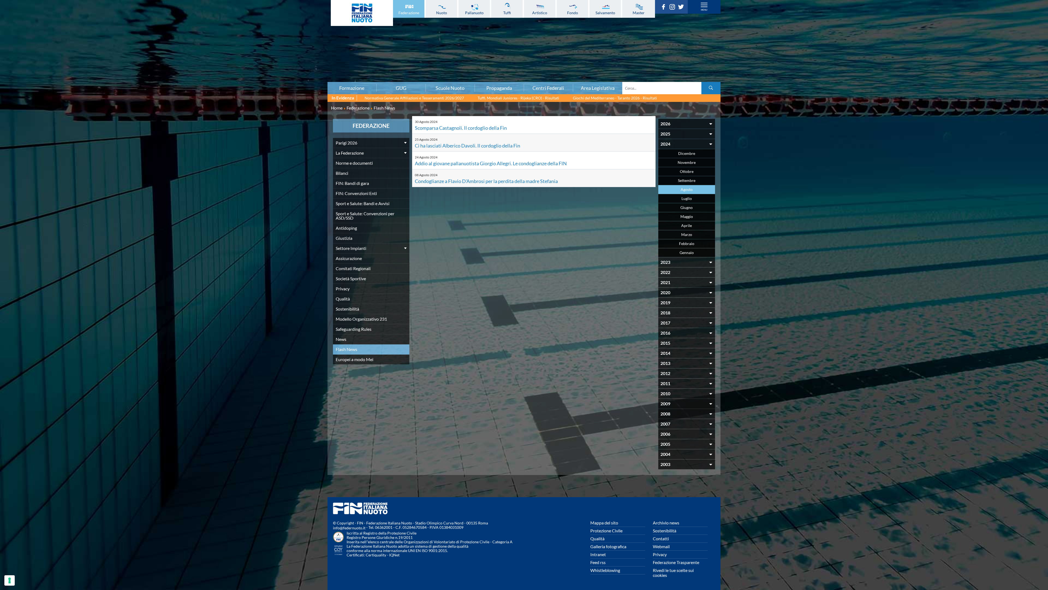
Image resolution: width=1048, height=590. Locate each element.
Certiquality (376, 555)
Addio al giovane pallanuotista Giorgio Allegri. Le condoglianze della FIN (491, 163)
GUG (401, 87)
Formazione (351, 87)
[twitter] (682, 8)
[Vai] (710, 88)
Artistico (539, 12)
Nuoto (441, 12)
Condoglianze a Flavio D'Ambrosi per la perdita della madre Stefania (486, 181)
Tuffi (507, 12)
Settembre (686, 180)
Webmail (661, 546)
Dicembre (686, 153)
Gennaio (687, 252)
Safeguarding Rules (353, 329)
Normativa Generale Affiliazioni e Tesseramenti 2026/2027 (414, 98)
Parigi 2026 (177, 12)
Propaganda (499, 87)
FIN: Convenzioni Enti (176, 42)
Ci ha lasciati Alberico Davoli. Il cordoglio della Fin (467, 146)
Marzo (686, 234)
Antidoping (177, 60)
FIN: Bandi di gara (177, 36)
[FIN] (362, 13)
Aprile (686, 225)
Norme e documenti (177, 24)
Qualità (343, 298)
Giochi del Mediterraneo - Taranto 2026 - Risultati (615, 98)
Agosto (687, 189)
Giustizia (176, 66)
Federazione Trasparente (676, 562)
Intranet (598, 554)
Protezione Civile (606, 530)
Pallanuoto (474, 12)
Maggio (686, 216)
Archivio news (666, 522)
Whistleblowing (605, 570)
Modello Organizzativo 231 (361, 318)
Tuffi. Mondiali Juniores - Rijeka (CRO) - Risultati (518, 98)
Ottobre (686, 171)
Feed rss (598, 562)
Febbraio (686, 243)
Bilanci (176, 30)
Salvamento (605, 12)
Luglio (686, 198)
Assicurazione (177, 78)
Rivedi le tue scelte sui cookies (673, 573)
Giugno (686, 207)
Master (639, 12)
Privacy (343, 288)
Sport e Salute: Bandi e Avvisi (176, 48)
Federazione (408, 12)
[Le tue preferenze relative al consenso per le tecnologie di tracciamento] (9, 580)
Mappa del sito (604, 522)
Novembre (687, 162)
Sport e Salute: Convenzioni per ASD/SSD (177, 54)
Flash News (346, 349)
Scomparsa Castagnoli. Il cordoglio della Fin (461, 128)
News (341, 339)
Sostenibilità (347, 308)
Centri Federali (548, 87)
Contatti (661, 538)
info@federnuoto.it (349, 528)
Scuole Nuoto (450, 87)
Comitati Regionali (353, 268)
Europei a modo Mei (354, 359)
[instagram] (673, 8)
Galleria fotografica (608, 546)
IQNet (394, 555)
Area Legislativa (598, 87)
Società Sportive (351, 278)
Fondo (572, 12)
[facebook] (664, 8)
